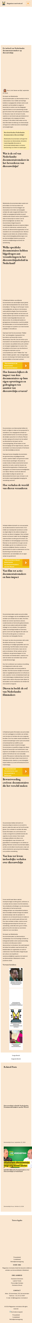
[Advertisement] (16, 24)
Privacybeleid (17, 1257)
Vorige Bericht (16, 1055)
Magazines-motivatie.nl (14, 3)
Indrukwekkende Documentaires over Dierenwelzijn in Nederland (16, 1170)
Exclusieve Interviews (17, 1279)
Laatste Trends (17, 1281)
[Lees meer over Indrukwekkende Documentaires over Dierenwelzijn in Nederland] (18, 1157)
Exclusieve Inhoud (17, 1285)
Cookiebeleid (17, 1259)
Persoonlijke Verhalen (17, 1283)
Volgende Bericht (16, 1059)
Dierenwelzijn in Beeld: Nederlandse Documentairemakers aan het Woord (16, 1106)
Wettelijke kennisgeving (17, 1261)
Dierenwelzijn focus (9, 1142)
